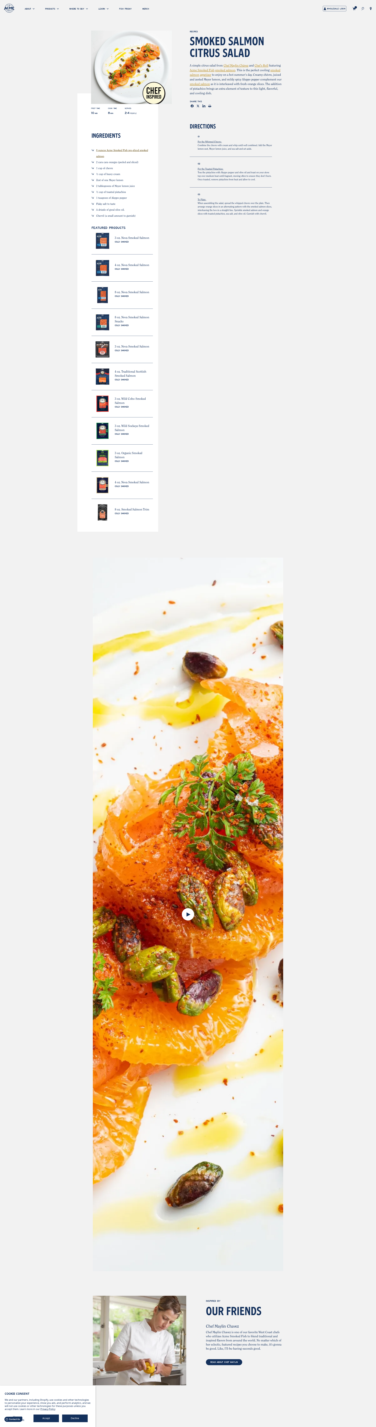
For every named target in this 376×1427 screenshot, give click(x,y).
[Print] (210, 106)
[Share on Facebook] (193, 106)
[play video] (188, 914)
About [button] (28, 9)
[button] (363, 8)
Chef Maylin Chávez (236, 65)
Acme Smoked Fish (202, 70)
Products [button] (50, 9)
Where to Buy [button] (77, 9)
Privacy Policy (47, 1409)
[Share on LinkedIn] (204, 106)
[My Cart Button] (354, 9)
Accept (46, 1418)
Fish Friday (125, 9)
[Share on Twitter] (199, 106)
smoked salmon (225, 70)
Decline (75, 1418)
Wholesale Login (335, 8)
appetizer (205, 74)
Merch (145, 9)
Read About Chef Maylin (224, 1362)
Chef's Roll (261, 65)
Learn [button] (102, 9)
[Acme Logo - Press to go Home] (9, 8)
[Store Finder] (371, 8)
